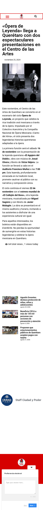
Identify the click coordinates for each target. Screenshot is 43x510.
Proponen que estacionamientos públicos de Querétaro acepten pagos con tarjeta (30, 332)
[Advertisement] (21, 6)
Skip (25, 505)
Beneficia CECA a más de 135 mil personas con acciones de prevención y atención (30, 316)
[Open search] (35, 16)
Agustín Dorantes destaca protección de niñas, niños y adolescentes (30, 301)
